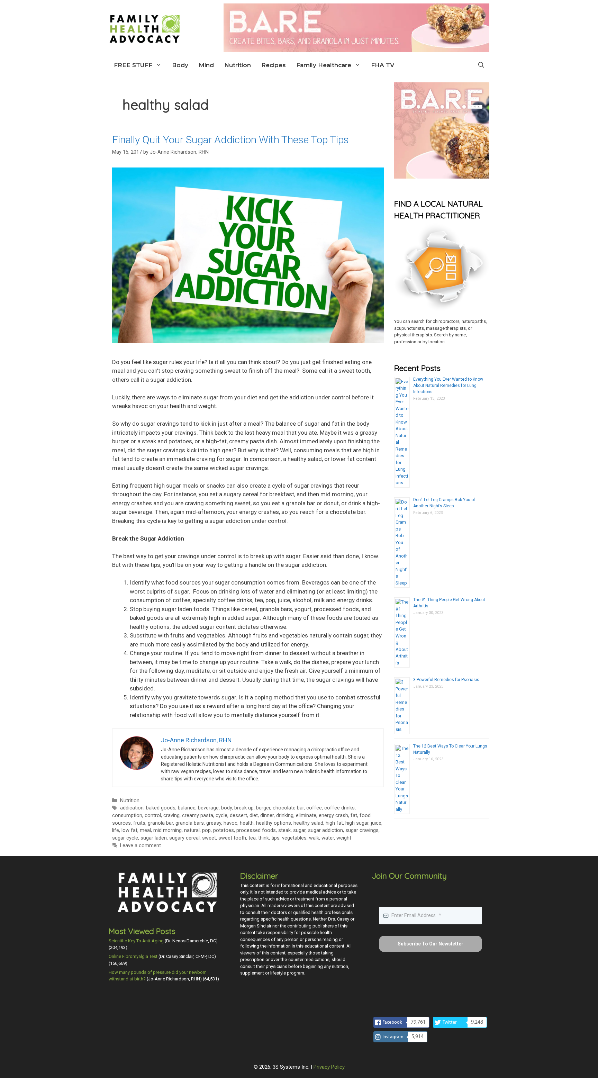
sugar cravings (362, 830)
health (247, 823)
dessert (238, 815)
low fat (129, 830)
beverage (208, 808)
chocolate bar (288, 808)
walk (314, 838)
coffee (314, 808)
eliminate (306, 815)
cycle (221, 815)
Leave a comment (140, 846)
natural (192, 830)
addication (132, 808)
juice (376, 823)
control (153, 815)
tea (252, 838)
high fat (334, 823)
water (327, 838)
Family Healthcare (323, 65)
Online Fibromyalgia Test (133, 956)
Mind (206, 65)
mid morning (167, 830)
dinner (267, 815)
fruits (139, 823)
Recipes (273, 65)
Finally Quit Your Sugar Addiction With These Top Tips (230, 140)
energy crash (333, 815)
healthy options (273, 823)
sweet (209, 838)
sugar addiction (325, 830)
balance (187, 808)
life (115, 830)
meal (145, 830)
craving (171, 815)
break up (244, 808)
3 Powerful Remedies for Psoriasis (446, 679)
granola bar (160, 823)
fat (354, 815)
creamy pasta (197, 815)
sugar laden (154, 838)
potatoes (223, 830)
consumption (127, 815)
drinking (284, 815)
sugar (299, 830)
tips (275, 838)
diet (254, 815)
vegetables (294, 838)
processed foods (256, 830)
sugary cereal (184, 838)
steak (284, 830)
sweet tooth (232, 838)
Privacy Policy (329, 1067)
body (226, 808)
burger (263, 808)
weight (343, 838)
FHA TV (382, 65)
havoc (230, 823)
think (263, 838)
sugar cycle (125, 838)
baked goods (160, 808)
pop (206, 830)
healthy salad (308, 823)
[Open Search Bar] (481, 65)
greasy (213, 823)
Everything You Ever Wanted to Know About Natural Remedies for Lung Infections (448, 385)
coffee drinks (339, 808)
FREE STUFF (133, 65)
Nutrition (237, 65)
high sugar (357, 823)
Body (180, 65)
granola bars (189, 823)
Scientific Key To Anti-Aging (136, 940)
